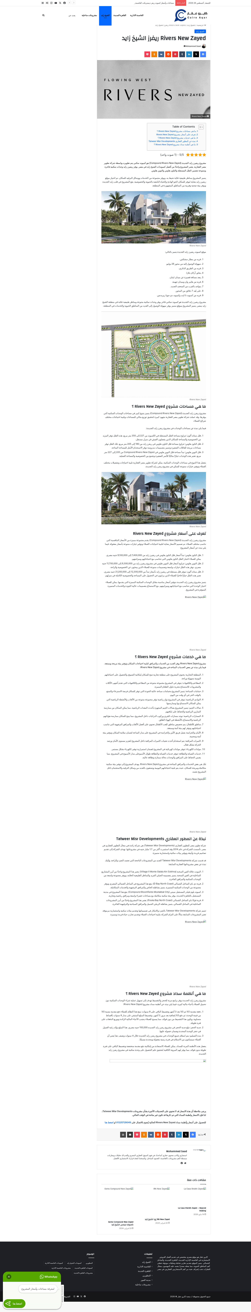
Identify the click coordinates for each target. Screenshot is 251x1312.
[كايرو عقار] (190, 15)
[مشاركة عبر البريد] (130, 1135)
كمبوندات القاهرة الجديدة (84, 1268)
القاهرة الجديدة (120, 15)
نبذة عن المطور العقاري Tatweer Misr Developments (172, 141)
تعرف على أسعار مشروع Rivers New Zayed (176, 134)
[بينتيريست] (175, 54)
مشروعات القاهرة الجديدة (83, 1273)
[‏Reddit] (168, 54)
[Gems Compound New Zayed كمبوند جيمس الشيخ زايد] (117, 1203)
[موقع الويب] (185, 1163)
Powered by (62, 1294)
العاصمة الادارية (136, 15)
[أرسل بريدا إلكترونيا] (184, 46)
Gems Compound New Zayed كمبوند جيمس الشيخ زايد (120, 1223)
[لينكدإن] (189, 54)
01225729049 (123, 1122)
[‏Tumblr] (182, 54)
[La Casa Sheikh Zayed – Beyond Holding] (190, 1196)
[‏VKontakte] (161, 54)
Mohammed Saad (193, 46)
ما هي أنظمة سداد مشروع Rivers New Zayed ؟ (175, 144)
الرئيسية (200, 25)
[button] (8, 1276)
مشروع (202, 663)
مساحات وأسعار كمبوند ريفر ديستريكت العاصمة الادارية (151, 3)
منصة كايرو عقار (184, 1296)
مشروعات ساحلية (89, 15)
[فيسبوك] (203, 54)
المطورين (146, 1275)
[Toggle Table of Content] (199, 127)
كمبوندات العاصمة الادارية (54, 1263)
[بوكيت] (147, 54)
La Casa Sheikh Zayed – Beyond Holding (192, 1209)
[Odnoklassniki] (154, 54)
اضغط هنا (109, 1122)
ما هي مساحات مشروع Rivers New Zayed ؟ (176, 131)
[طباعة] (123, 1135)
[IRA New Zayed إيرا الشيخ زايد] (154, 1202)
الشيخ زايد (105, 15)
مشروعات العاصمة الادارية (61, 1268)
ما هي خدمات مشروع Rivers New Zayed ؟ (177, 138)
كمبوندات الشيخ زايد (74, 1263)
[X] (196, 54)
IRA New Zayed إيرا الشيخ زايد (157, 1219)
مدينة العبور (146, 1280)
